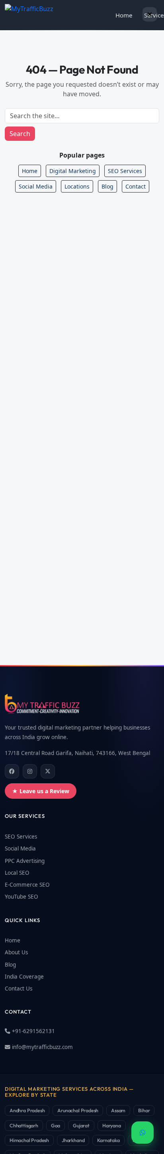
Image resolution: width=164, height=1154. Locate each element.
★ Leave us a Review (40, 791)
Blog (107, 186)
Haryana (111, 1125)
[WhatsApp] (142, 1132)
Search (20, 133)
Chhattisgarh (24, 1125)
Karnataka (108, 1140)
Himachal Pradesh (29, 1140)
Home (123, 15)
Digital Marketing (72, 171)
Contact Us (18, 988)
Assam (118, 1110)
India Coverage (24, 976)
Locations (77, 186)
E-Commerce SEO (27, 884)
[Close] (150, 14)
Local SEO (17, 872)
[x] (48, 771)
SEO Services (125, 171)
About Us (16, 952)
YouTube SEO (21, 896)
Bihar (144, 1110)
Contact (135, 186)
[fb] (12, 771)
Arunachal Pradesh (77, 1110)
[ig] (30, 771)
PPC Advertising (25, 860)
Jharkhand (73, 1140)
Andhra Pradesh (27, 1110)
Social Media (36, 186)
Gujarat (81, 1125)
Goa (55, 1125)
